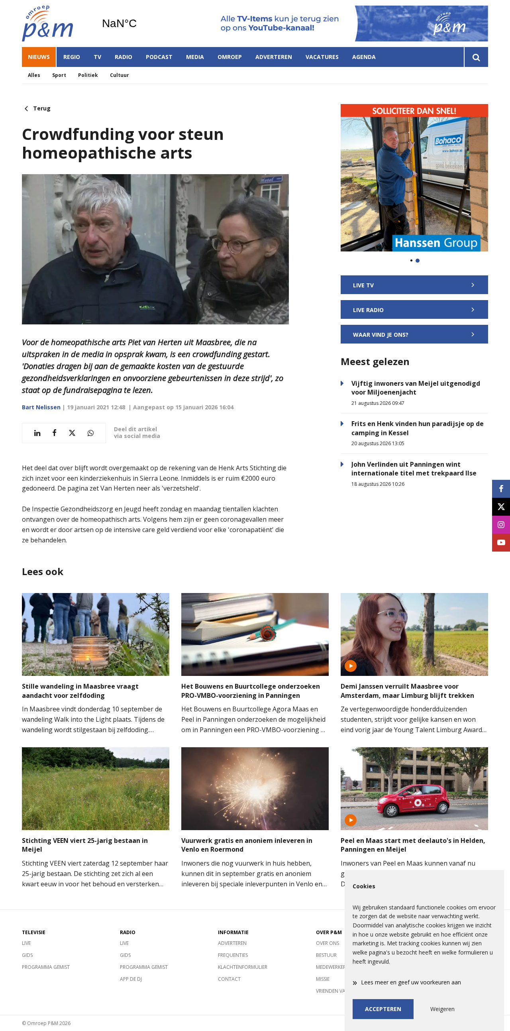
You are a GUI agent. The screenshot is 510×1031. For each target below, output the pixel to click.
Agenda (364, 57)
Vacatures (322, 57)
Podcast (159, 57)
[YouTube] (501, 543)
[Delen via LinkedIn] (37, 433)
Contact (229, 979)
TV (97, 57)
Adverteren (273, 57)
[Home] (56, 23)
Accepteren (383, 1009)
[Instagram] (501, 525)
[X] (501, 507)
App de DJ (131, 979)
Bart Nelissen (41, 407)
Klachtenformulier (242, 967)
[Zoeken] (476, 57)
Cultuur (119, 75)
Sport (59, 75)
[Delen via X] (72, 433)
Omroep (230, 57)
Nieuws (39, 57)
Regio (71, 57)
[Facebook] (501, 489)
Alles (34, 75)
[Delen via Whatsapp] (91, 433)
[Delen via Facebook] (54, 433)
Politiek (88, 75)
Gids (27, 955)
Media (195, 57)
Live (26, 943)
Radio (123, 57)
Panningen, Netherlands (140, 23)
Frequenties (233, 955)
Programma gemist (46, 967)
